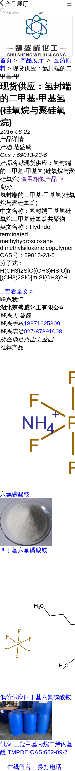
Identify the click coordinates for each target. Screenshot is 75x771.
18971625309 (42, 323)
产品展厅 (32, 60)
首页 (6, 60)
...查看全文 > (16, 291)
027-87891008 (43, 331)
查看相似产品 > (42, 179)
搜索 (41, 12)
